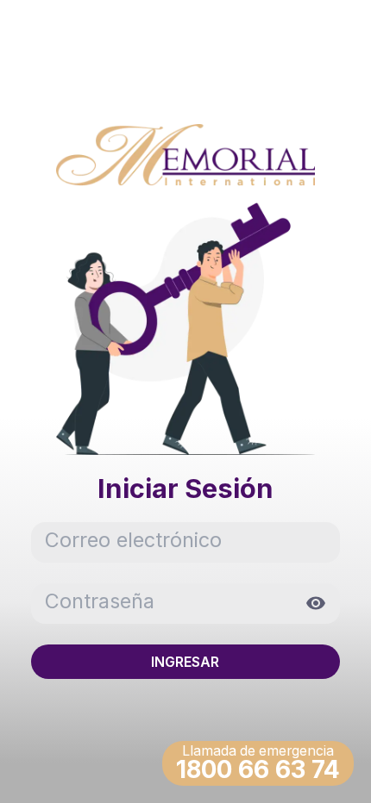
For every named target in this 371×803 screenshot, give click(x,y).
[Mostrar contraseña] (310, 603)
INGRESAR (185, 661)
